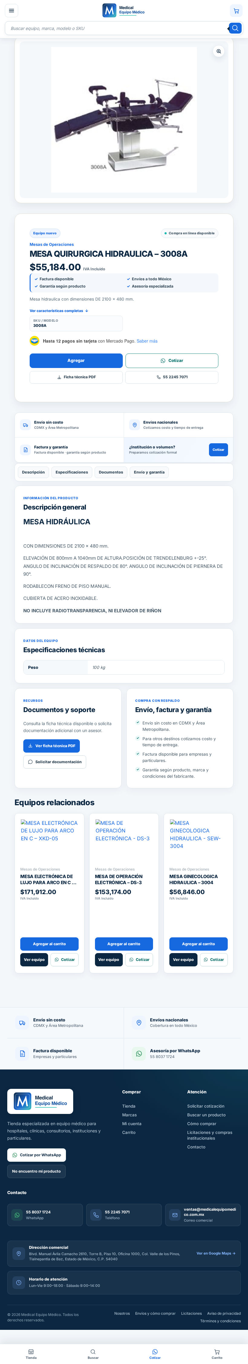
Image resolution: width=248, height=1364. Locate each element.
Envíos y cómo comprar (155, 1313)
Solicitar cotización (205, 1106)
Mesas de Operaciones (52, 244)
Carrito (128, 1132)
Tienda (128, 1106)
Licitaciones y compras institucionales (209, 1135)
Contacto (196, 1146)
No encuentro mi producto (36, 1171)
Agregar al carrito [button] (49, 944)
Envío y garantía (149, 472)
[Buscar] (235, 28)
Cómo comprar (201, 1123)
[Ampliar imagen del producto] (124, 119)
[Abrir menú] (11, 10)
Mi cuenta (132, 1123)
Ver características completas (59, 310)
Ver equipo (34, 959)
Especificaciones (72, 472)
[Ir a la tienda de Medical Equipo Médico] (123, 10)
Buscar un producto (206, 1114)
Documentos (111, 472)
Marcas (129, 1114)
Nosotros (122, 1313)
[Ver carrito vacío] (236, 10)
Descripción (33, 472)
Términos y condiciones (220, 1321)
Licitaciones (191, 1313)
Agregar (76, 360)
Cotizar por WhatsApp (40, 1155)
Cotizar (218, 450)
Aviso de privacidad (224, 1313)
